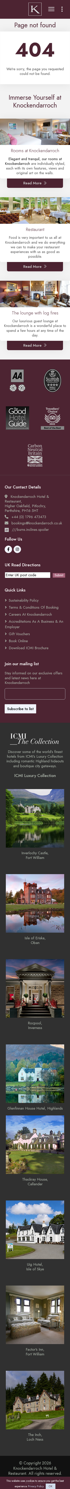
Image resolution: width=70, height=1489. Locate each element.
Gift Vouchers (19, 634)
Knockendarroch (17, 163)
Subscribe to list (20, 708)
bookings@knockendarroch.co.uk (36, 523)
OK (50, 1486)
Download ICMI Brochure (28, 648)
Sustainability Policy (23, 600)
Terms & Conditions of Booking (34, 607)
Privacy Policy (36, 1486)
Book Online (18, 641)
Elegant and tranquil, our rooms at (35, 159)
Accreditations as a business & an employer (34, 624)
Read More (32, 183)
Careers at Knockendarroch (30, 614)
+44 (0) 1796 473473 (28, 516)
